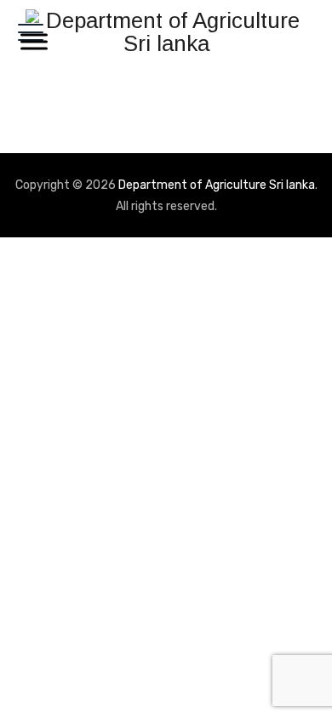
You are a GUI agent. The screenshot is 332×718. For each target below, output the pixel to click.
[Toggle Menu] (30, 41)
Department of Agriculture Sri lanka (216, 185)
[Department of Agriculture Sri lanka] (166, 32)
